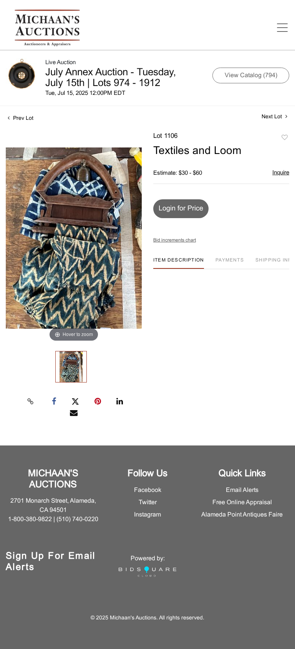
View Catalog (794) (251, 75)
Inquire (280, 172)
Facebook (147, 490)
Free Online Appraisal (242, 502)
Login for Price (181, 208)
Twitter (148, 502)
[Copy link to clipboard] (30, 401)
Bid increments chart (174, 240)
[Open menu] (282, 27)
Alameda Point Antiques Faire (242, 515)
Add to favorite (284, 138)
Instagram (147, 515)
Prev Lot (22, 118)
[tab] (178, 263)
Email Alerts (242, 490)
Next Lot (272, 116)
